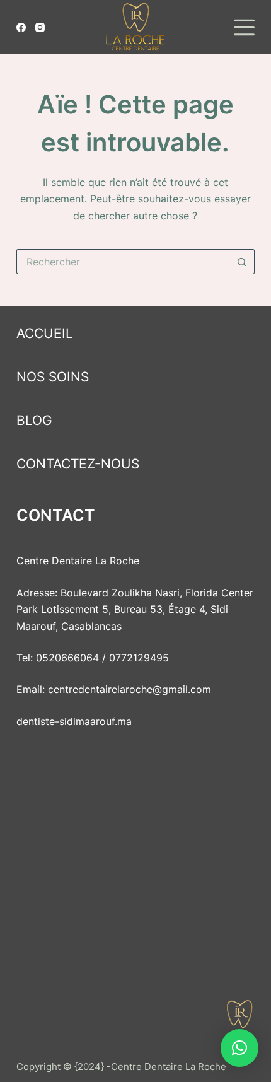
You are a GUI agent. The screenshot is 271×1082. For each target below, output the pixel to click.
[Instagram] (40, 27)
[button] (239, 1048)
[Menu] (244, 27)
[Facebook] (21, 27)
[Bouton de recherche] (242, 261)
